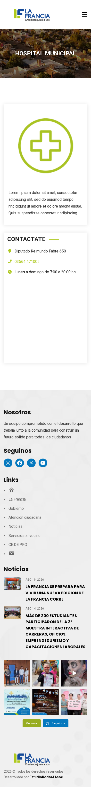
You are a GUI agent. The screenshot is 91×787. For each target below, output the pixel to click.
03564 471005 (27, 261)
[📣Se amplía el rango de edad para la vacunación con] (17, 702)
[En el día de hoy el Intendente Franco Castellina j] (17, 673)
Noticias (15, 526)
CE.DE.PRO (17, 544)
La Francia (17, 499)
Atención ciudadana (24, 517)
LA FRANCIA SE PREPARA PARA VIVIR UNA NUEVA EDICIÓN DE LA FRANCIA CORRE (55, 593)
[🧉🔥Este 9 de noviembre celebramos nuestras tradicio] (45, 702)
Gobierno (16, 508)
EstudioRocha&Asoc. (47, 777)
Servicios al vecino (24, 535)
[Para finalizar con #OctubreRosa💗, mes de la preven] (74, 702)
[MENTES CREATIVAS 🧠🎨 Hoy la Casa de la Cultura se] (45, 673)
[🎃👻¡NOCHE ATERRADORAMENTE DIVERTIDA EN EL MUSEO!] (74, 673)
